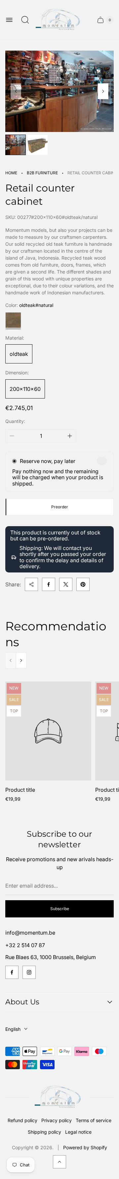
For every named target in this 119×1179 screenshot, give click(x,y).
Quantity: (15, 421)
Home (11, 172)
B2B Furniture (42, 172)
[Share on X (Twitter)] (65, 584)
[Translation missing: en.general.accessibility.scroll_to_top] (59, 1161)
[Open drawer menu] (9, 20)
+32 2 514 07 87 (25, 945)
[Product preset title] (48, 731)
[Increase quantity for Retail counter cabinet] (69, 436)
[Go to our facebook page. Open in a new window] (12, 972)
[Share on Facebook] (48, 584)
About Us (22, 1002)
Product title (20, 789)
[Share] (31, 584)
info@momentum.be (30, 932)
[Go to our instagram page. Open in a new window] (29, 972)
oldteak (19, 354)
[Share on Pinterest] (83, 584)
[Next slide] (103, 91)
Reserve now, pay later (47, 461)
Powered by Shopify (85, 1147)
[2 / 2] (37, 145)
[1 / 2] (15, 145)
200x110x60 (25, 389)
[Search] (25, 20)
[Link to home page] (59, 1097)
